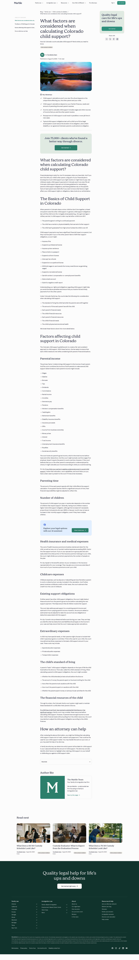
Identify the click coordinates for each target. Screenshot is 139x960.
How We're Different (78, 3)
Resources (64, 3)
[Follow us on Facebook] (112, 948)
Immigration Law (51, 3)
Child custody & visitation (60, 11)
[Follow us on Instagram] (116, 948)
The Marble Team (52, 55)
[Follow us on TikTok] (119, 948)
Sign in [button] (113, 2)
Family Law (38, 3)
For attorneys (93, 3)
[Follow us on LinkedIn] (123, 948)
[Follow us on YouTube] (126, 948)
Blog (41, 11)
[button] (110, 39)
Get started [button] (121, 2)
